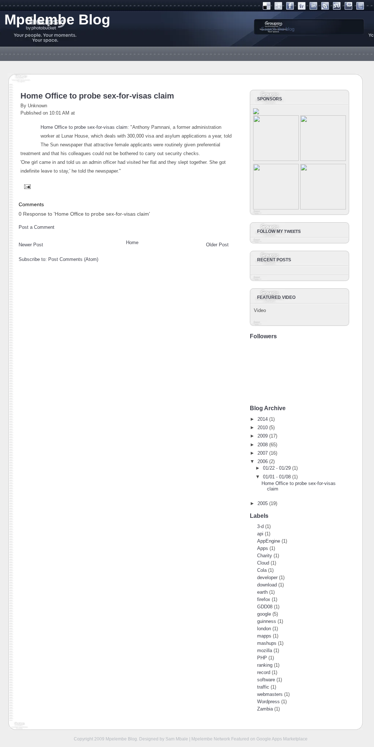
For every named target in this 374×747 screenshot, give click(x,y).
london (264, 628)
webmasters (270, 694)
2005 (262, 503)
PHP (262, 658)
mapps (264, 636)
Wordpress (268, 701)
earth (262, 592)
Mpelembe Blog (121, 738)
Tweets (292, 231)
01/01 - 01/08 (277, 477)
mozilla (264, 650)
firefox (263, 599)
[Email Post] (26, 186)
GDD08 (264, 606)
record (263, 672)
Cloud (263, 563)
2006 (262, 461)
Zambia (265, 709)
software (266, 679)
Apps (262, 548)
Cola (262, 570)
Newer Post (31, 244)
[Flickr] (302, 8)
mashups (266, 643)
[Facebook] (290, 8)
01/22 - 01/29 (277, 468)
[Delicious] (267, 8)
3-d (260, 526)
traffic (263, 687)
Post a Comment (36, 227)
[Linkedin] (313, 8)
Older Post (217, 244)
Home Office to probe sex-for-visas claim (97, 95)
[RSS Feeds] (325, 8)
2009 (262, 436)
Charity (264, 555)
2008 (262, 444)
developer (267, 577)
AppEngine (268, 541)
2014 (262, 419)
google (264, 614)
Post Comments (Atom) (73, 259)
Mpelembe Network (210, 738)
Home (132, 242)
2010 (262, 427)
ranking (264, 665)
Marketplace (295, 738)
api (260, 533)
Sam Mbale (176, 738)
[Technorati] (348, 8)
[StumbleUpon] (337, 8)
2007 (262, 453)
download (267, 585)
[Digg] (278, 8)
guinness (266, 621)
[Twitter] (360, 8)
